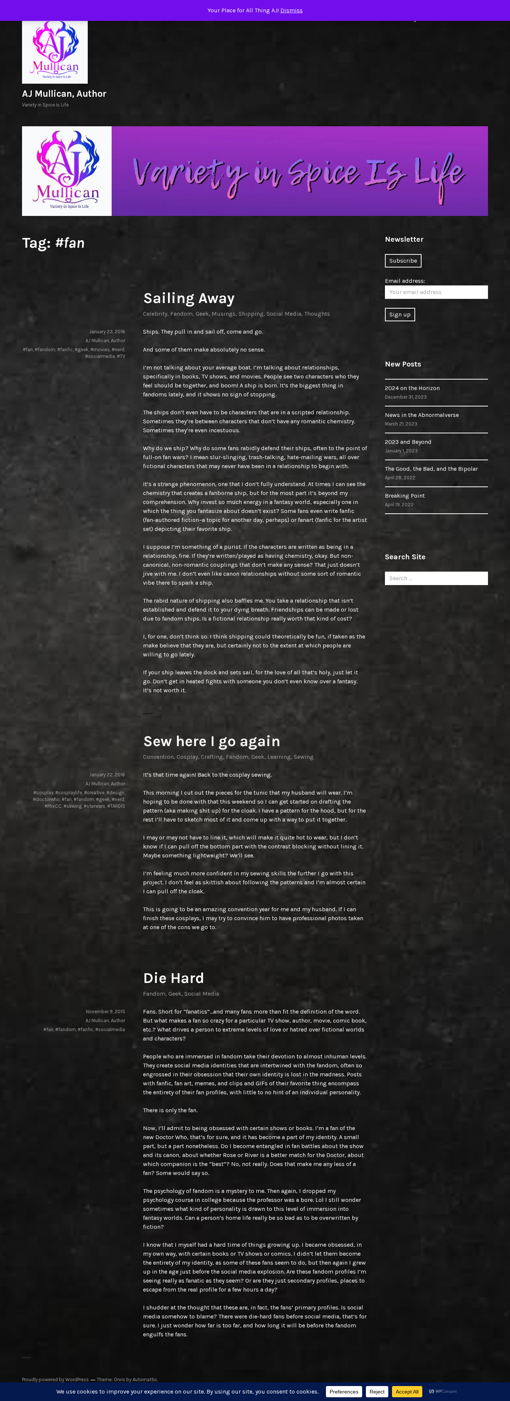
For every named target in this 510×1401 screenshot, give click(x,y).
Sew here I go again (211, 741)
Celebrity (155, 313)
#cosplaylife (68, 792)
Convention (158, 756)
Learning (279, 756)
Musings (224, 313)
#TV (121, 356)
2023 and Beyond (408, 441)
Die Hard (173, 978)
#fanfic (65, 349)
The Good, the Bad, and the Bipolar (431, 468)
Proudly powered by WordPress (55, 1379)
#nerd (118, 349)
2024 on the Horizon (412, 388)
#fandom (45, 349)
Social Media (284, 313)
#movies (100, 349)
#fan (28, 349)
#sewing (72, 806)
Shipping (251, 313)
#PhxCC (53, 806)
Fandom (181, 313)
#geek (81, 349)
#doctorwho (46, 799)
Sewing (304, 756)
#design (115, 792)
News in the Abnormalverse (422, 414)
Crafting (212, 756)
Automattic (145, 1379)
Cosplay (187, 756)
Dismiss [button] (291, 10)
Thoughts (317, 313)
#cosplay (43, 792)
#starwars (94, 806)
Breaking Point (405, 495)
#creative (94, 792)
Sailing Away (188, 298)
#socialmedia (100, 356)
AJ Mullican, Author (64, 93)
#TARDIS (116, 806)
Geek (202, 313)
